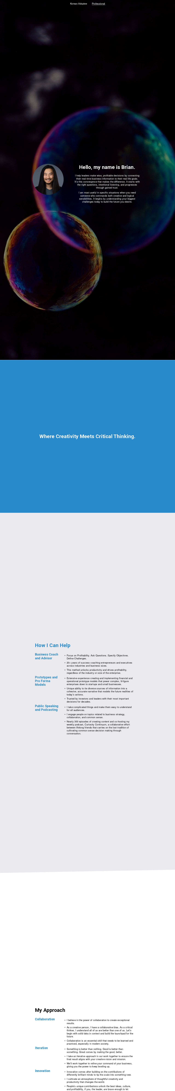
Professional (98, 3)
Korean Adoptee (78, 3)
